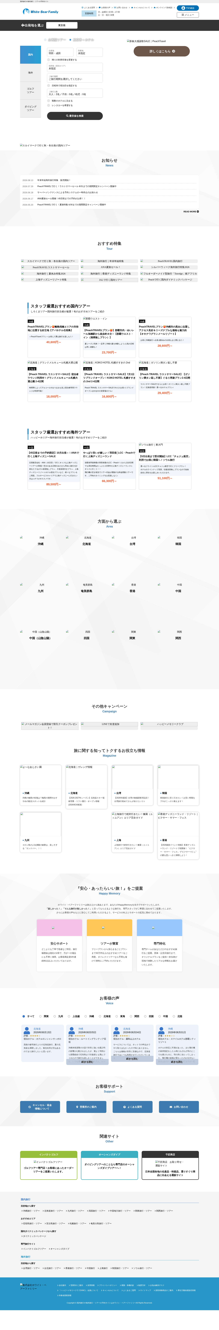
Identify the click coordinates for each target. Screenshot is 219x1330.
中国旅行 (91, 1268)
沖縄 (91, 1016)
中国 (165, 1016)
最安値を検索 (76, 116)
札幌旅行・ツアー (78, 1223)
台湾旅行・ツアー (31, 1268)
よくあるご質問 (129, 1290)
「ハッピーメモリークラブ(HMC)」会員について (78, 1290)
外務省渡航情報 (65, 1295)
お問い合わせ (122, 8)
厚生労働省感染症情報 (187, 1290)
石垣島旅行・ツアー (32, 1223)
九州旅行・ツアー (75, 1211)
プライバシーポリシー (108, 1285)
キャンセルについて (142, 8)
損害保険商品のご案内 (164, 1290)
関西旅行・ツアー (164, 1211)
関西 (137, 1016)
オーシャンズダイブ (60, 1249)
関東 (46, 1016)
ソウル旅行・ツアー (142, 1268)
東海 (122, 1016)
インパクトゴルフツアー (34, 1249)
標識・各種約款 (127, 1285)
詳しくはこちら (162, 51)
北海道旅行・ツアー (53, 1211)
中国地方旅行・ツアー (120, 1211)
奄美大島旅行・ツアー (101, 1223)
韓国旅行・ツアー (120, 1268)
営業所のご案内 (88, 1107)
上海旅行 (103, 1268)
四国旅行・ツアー (97, 1211)
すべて (30, 1016)
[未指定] (75, 67)
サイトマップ (145, 1290)
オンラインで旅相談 (164, 8)
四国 (151, 1016)
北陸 (179, 1016)
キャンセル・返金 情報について (42, 1107)
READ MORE (190, 211)
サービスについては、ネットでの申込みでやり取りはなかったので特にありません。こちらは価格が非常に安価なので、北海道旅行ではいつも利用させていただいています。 (131, 1051)
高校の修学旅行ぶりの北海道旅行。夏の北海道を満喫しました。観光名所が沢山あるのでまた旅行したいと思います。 (42, 1048)
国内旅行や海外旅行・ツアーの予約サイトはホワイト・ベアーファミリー (106, 1303)
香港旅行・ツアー (73, 1268)
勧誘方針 (142, 1285)
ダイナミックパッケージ (34, 1236)
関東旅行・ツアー (143, 1211)
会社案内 (62, 1285)
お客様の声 (105, 8)
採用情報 (91, 1285)
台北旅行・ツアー (52, 1268)
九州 (60, 1016)
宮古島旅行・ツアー (55, 1223)
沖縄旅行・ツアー (31, 1211)
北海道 (107, 1016)
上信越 (76, 1016)
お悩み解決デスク (157, 1285)
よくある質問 (89, 8)
